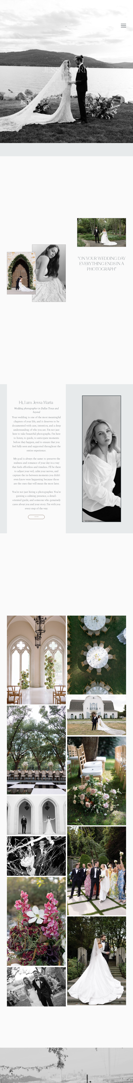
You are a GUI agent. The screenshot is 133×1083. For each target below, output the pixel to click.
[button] (123, 25)
